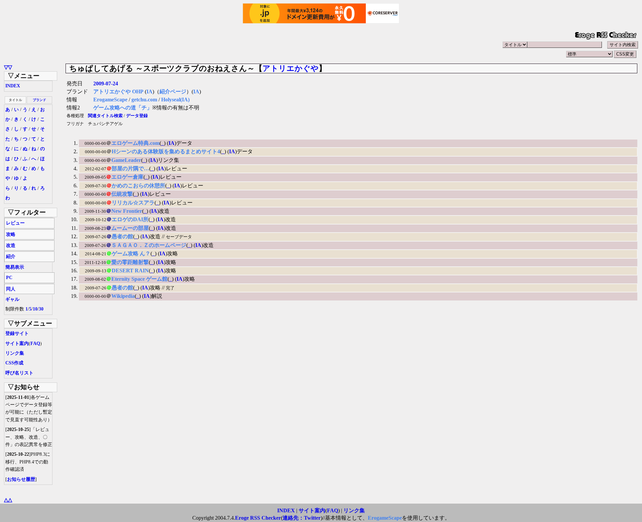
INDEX (12, 85)
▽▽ (8, 67)
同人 (10, 288)
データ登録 (137, 115)
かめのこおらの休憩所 (138, 185)
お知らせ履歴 (21, 479)
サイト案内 (17, 343)
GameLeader (126, 160)
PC (9, 277)
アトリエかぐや (290, 68)
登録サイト (17, 333)
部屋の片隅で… (130, 168)
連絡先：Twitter (302, 518)
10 (35, 309)
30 (41, 309)
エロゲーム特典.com (135, 143)
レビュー (15, 223)
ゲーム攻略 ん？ (131, 253)
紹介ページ (172, 91)
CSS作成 (14, 362)
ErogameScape (110, 99)
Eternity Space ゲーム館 (139, 279)
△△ (8, 500)
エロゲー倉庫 (127, 177)
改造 (10, 245)
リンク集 (14, 353)
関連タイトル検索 (105, 115)
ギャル (12, 299)
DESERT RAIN (130, 270)
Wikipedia (123, 296)
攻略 (10, 234)
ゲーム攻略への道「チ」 (122, 107)
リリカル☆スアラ (133, 202)
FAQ (35, 343)
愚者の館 (122, 236)
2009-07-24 (105, 83)
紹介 (10, 256)
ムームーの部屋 (130, 228)
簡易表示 (14, 267)
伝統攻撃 (122, 194)
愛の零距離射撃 (130, 262)
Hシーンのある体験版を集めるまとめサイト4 (166, 151)
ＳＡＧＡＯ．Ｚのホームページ (148, 245)
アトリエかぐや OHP (118, 91)
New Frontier (126, 211)
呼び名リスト (19, 372)
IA (149, 91)
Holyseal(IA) (175, 99)
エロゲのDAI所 (130, 219)
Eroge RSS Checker (258, 518)
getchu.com (144, 99)
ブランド (39, 100)
